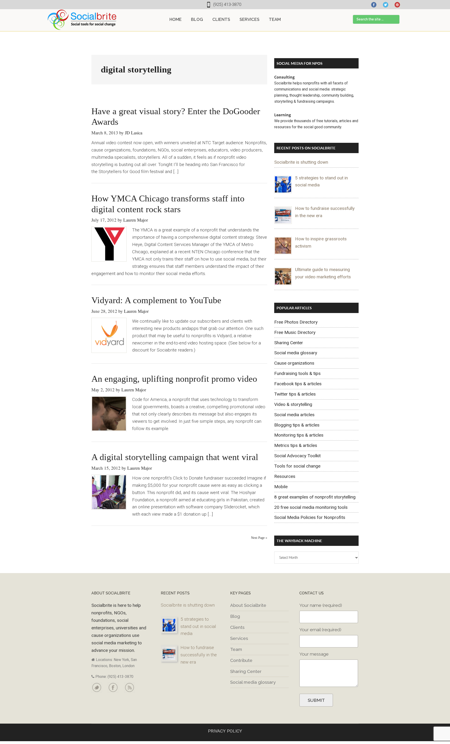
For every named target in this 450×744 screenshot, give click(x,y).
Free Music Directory (294, 332)
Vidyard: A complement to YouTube (156, 300)
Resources (284, 476)
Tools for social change (297, 466)
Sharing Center (288, 342)
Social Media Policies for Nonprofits (309, 517)
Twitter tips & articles (295, 394)
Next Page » (259, 538)
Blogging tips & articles (296, 425)
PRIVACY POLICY (225, 731)
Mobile (281, 486)
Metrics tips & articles (295, 445)
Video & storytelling (293, 404)
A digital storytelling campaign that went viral (174, 457)
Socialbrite (82, 19)
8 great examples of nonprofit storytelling (315, 497)
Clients (237, 627)
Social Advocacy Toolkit (297, 455)
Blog (235, 616)
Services (239, 638)
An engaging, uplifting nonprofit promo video (174, 379)
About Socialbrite (248, 605)
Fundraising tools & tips (297, 373)
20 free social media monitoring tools (311, 507)
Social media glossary (295, 352)
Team (236, 649)
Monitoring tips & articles (298, 435)
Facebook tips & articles (298, 383)
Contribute (241, 660)
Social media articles (294, 414)
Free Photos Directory (296, 322)
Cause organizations (294, 363)
